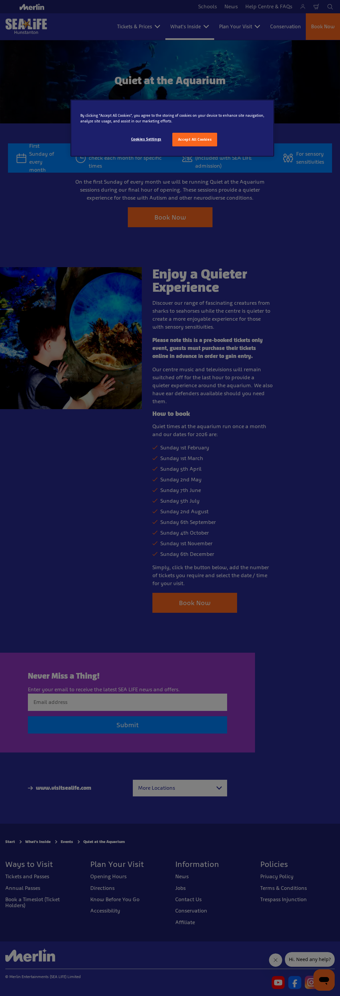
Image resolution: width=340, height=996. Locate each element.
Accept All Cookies (195, 139)
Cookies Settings (146, 139)
